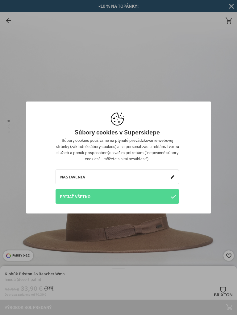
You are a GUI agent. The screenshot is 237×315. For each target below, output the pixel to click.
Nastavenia (72, 177)
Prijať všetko (75, 196)
